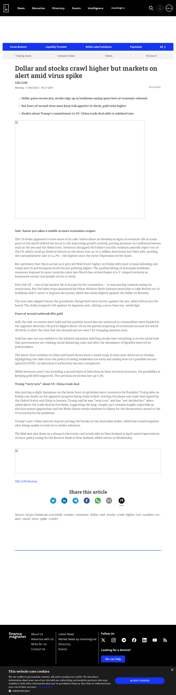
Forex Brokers (18, 47)
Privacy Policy (44, 687)
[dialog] (88, 680)
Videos (109, 55)
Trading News (23, 55)
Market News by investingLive (77, 639)
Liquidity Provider (56, 47)
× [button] (172, 670)
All (161, 46)
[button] (60, 690)
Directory (64, 644)
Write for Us (39, 644)
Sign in (169, 8)
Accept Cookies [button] (140, 680)
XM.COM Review (26, 481)
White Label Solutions (99, 47)
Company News (66, 55)
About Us (37, 634)
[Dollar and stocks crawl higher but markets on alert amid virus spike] (53, 501)
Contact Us (38, 649)
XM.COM (21, 82)
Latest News (66, 634)
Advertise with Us (42, 639)
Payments (136, 47)
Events (62, 649)
